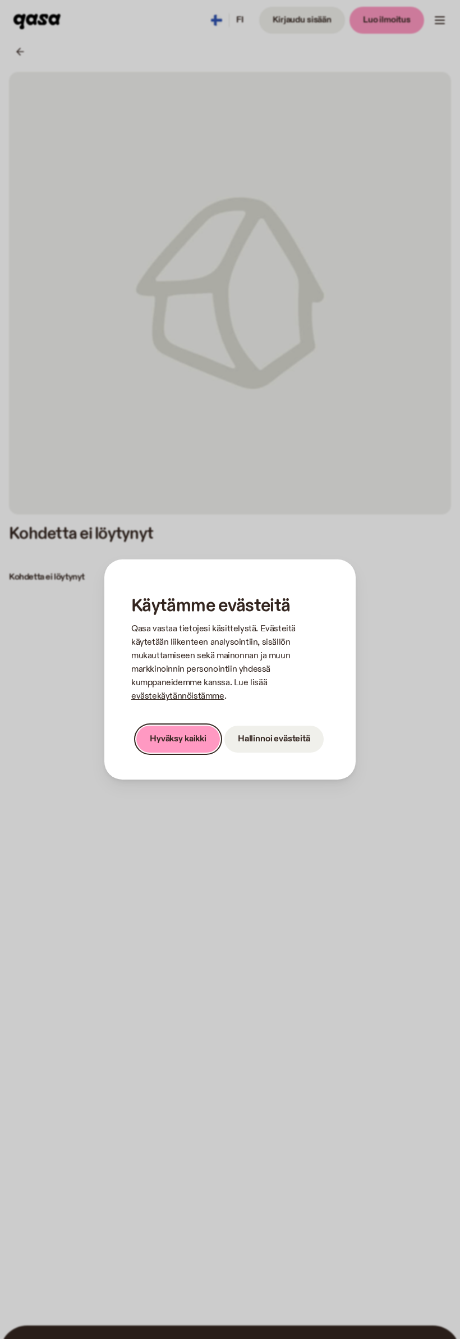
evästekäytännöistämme (177, 696)
